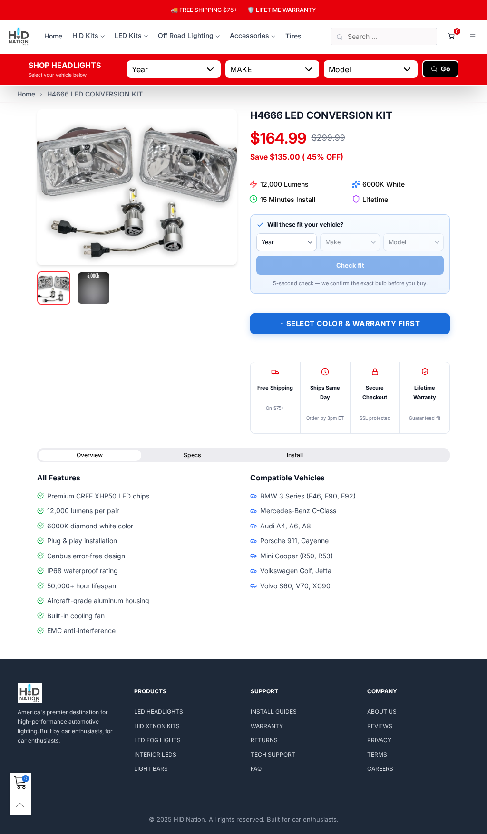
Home (53, 36)
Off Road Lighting (186, 35)
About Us (382, 711)
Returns (264, 740)
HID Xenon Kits (157, 725)
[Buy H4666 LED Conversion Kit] (137, 186)
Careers (380, 768)
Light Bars (151, 768)
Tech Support (273, 754)
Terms (377, 754)
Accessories (249, 35)
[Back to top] (20, 804)
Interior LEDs (155, 754)
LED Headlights (158, 711)
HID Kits (85, 35)
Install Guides (274, 711)
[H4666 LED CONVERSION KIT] (93, 288)
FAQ (256, 768)
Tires (293, 36)
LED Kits (128, 35)
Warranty (267, 725)
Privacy (379, 740)
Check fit (350, 265)
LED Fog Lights (157, 740)
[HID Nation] (19, 37)
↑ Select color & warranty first (350, 323)
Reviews (379, 725)
